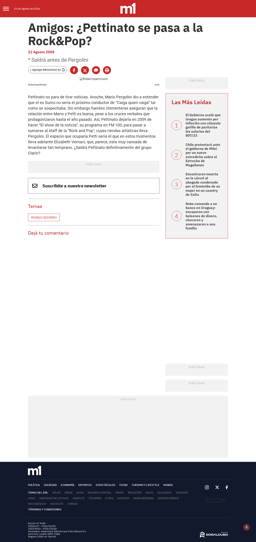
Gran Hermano (143, 498)
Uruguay (182, 492)
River (69, 492)
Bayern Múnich (168, 498)
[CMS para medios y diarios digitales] (214, 536)
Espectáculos (105, 485)
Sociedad (50, 485)
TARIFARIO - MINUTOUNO (42, 528)
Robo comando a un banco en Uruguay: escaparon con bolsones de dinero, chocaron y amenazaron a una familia (201, 216)
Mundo (168, 485)
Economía (67, 485)
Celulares (164, 492)
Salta (149, 492)
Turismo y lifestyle (145, 485)
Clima (109, 498)
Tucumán (95, 498)
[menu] (8, 9)
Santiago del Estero (54, 498)
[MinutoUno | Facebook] (225, 487)
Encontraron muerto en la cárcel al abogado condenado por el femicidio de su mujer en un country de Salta (203, 184)
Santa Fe (79, 498)
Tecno (123, 485)
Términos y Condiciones (45, 509)
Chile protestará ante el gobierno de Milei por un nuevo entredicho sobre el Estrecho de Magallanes (203, 154)
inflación (134, 492)
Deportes (85, 485)
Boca (80, 492)
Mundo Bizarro (44, 217)
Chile (31, 498)
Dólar (56, 492)
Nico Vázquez (37, 504)
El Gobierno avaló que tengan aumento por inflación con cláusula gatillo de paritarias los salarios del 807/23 (203, 125)
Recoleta (56, 504)
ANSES (119, 492)
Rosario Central (99, 492)
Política (34, 485)
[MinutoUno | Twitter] (217, 487)
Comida (72, 504)
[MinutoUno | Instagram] (207, 487)
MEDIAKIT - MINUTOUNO (42, 526)
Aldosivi (123, 498)
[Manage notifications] (246, 527)
